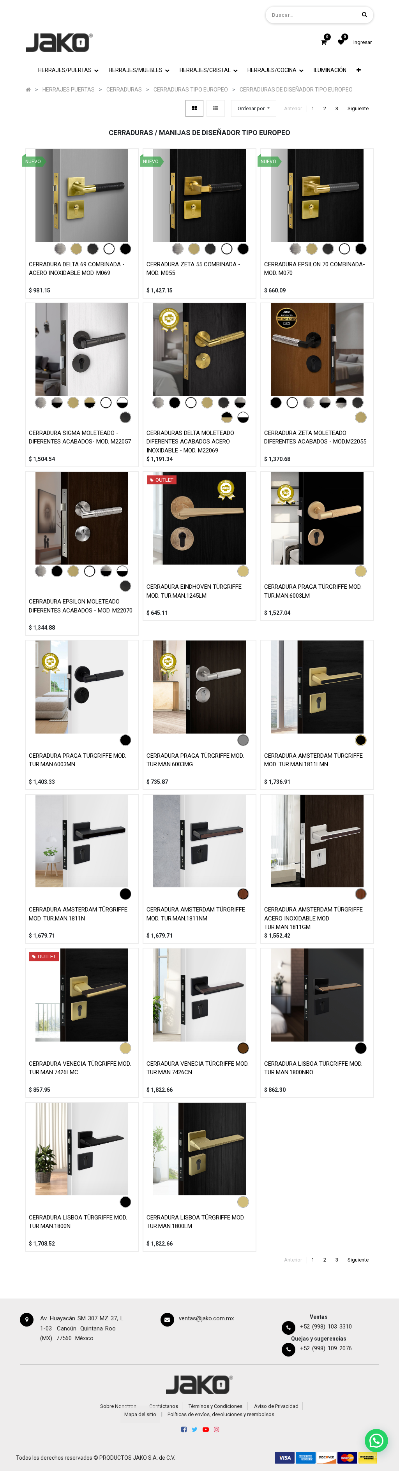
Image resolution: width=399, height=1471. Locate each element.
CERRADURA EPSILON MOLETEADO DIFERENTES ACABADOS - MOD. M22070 (80, 606)
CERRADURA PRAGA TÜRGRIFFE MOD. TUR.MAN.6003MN (77, 760)
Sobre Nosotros (118, 1406)
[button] (358, 70)
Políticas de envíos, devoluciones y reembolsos (221, 1414)
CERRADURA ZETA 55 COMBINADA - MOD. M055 (193, 269)
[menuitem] (330, 70)
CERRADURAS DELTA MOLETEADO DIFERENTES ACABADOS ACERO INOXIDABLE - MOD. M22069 (190, 441)
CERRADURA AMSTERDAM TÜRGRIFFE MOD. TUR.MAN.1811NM (196, 914)
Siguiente (358, 108)
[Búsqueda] (364, 14)
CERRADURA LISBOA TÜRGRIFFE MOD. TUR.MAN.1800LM (196, 1222)
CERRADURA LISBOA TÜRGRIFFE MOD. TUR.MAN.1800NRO (313, 1068)
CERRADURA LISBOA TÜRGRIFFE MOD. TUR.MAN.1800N (78, 1222)
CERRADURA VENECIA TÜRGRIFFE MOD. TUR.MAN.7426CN (198, 1068)
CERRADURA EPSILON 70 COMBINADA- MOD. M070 (314, 269)
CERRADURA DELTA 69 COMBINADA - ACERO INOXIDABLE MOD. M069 (77, 269)
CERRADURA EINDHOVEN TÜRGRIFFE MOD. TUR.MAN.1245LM (194, 591)
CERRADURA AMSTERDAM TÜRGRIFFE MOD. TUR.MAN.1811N (78, 914)
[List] (216, 108)
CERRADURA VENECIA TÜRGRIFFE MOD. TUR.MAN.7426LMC (80, 1068)
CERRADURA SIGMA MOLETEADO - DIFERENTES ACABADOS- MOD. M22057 (80, 437)
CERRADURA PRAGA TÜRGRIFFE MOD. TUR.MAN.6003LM (313, 591)
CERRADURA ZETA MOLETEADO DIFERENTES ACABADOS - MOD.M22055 (315, 437)
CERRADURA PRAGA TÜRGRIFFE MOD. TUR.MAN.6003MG (195, 760)
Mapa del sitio (140, 1414)
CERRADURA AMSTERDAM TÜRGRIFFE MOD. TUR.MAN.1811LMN (313, 760)
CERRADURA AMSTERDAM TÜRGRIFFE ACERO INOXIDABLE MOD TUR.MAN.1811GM (313, 918)
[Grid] (194, 108)
